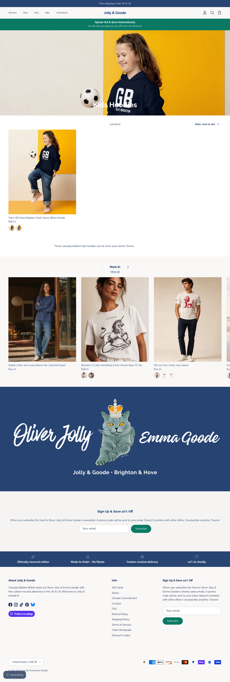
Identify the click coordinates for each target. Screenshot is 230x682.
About (115, 592)
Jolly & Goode (21, 670)
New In (115, 267)
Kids (36, 12)
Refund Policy (120, 614)
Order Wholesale (122, 630)
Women (12, 12)
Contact (116, 603)
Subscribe (141, 528)
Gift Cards (117, 587)
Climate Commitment (124, 598)
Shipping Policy (120, 619)
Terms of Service (121, 624)
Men (25, 12)
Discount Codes (121, 635)
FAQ (114, 608)
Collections (62, 12)
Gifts (47, 12)
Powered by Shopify (38, 670)
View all (115, 271)
